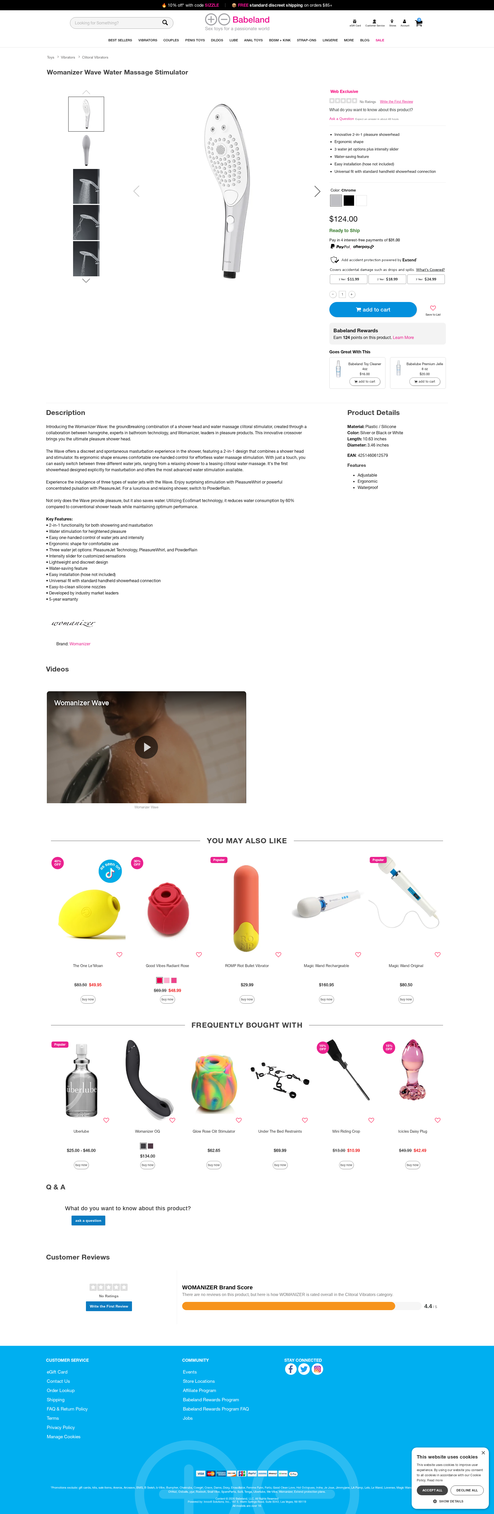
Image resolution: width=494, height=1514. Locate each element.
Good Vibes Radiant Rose (167, 965)
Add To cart (376, 309)
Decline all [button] (467, 1490)
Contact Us (58, 1381)
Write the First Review (396, 101)
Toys (50, 57)
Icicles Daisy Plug (412, 1131)
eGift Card (57, 1372)
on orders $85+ (282, 5)
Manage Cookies (64, 1436)
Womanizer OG (147, 1131)
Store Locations (199, 1381)
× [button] (483, 1453)
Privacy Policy (61, 1427)
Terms (53, 1418)
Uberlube (81, 1131)
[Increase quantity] (351, 294)
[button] (317, 191)
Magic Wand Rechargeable (326, 965)
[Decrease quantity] (332, 294)
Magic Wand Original (406, 965)
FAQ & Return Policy (67, 1409)
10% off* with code (190, 5)
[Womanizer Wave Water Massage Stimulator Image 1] (227, 191)
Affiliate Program (199, 1390)
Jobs (188, 1418)
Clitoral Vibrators (95, 57)
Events (190, 1372)
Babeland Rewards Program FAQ (216, 1409)
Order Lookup (61, 1390)
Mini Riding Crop (346, 1131)
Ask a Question (341, 119)
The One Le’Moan (88, 965)
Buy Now (88, 999)
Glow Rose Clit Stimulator (214, 1131)
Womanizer (79, 643)
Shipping (56, 1399)
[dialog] (450, 1478)
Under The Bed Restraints (280, 1131)
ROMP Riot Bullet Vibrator (247, 965)
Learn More (403, 337)
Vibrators (68, 57)
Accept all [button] (432, 1490)
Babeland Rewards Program (211, 1399)
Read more (435, 1480)
